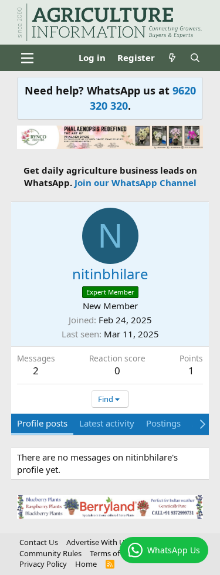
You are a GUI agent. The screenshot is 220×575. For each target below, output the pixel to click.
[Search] (195, 58)
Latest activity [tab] (106, 423)
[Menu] (27, 58)
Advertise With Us (97, 542)
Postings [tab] (163, 423)
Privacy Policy (43, 564)
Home (86, 564)
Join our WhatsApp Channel (136, 182)
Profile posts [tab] (42, 423)
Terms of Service (118, 553)
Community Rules (50, 553)
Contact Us (38, 542)
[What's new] (172, 58)
